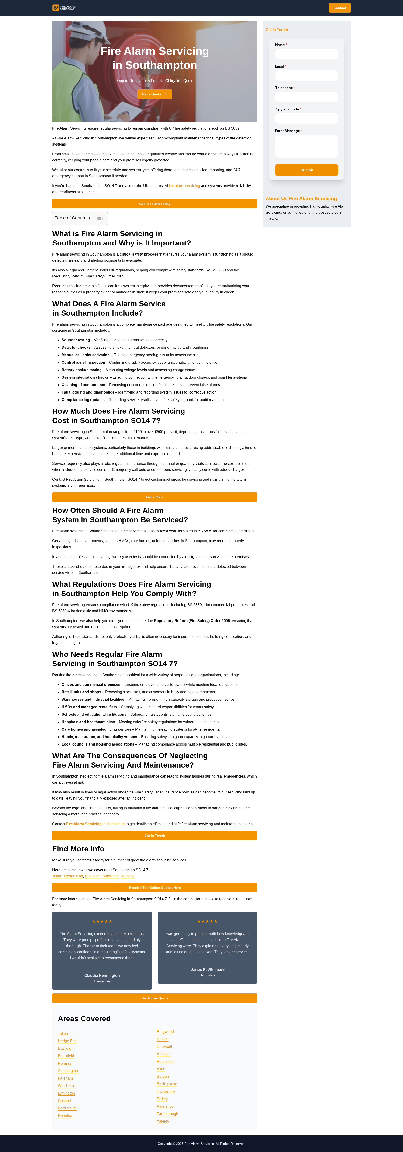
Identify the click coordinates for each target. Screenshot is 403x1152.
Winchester (67, 1086)
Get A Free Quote (154, 998)
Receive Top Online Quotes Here (155, 887)
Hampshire (166, 1091)
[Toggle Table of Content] (97, 219)
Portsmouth (67, 1108)
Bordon (163, 1076)
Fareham (65, 1078)
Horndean (66, 1116)
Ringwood (165, 1032)
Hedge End (73, 876)
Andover (164, 1054)
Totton (57, 876)
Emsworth (165, 1047)
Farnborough (167, 1114)
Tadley (162, 1099)
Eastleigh (93, 876)
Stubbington (68, 1071)
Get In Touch (155, 835)
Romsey (127, 876)
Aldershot (165, 1106)
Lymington (66, 1093)
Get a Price (154, 497)
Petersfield (165, 1061)
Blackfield (110, 876)
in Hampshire (95, 824)
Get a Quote (151, 94)
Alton (161, 1069)
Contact (340, 8)
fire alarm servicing (184, 186)
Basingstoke (167, 1084)
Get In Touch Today (154, 204)
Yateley (163, 1121)
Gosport (64, 1101)
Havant (163, 1039)
